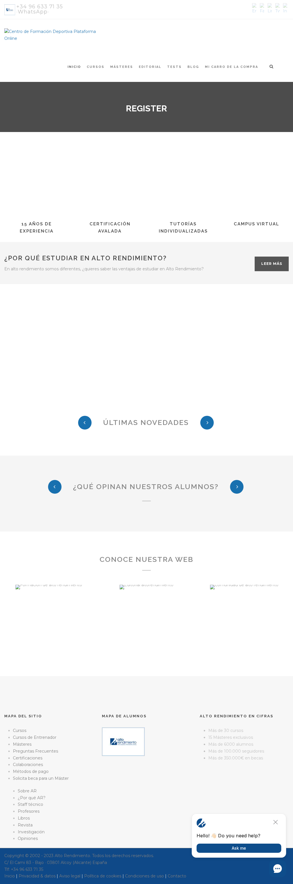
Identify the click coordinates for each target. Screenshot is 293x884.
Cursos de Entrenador (34, 737)
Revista (25, 825)
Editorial (150, 67)
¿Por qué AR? (31, 797)
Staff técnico (30, 804)
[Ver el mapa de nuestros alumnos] (123, 741)
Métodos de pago (31, 771)
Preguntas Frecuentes (35, 751)
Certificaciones (27, 758)
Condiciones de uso (144, 876)
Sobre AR (27, 791)
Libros (24, 818)
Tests (174, 67)
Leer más (271, 263)
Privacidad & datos (37, 876)
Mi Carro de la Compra (231, 67)
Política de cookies (102, 876)
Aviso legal (69, 876)
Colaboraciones (28, 764)
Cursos (95, 67)
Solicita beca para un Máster (41, 778)
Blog (193, 67)
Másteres (121, 67)
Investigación (31, 831)
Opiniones (28, 838)
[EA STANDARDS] (146, 780)
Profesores (28, 811)
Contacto (177, 876)
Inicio (74, 67)
